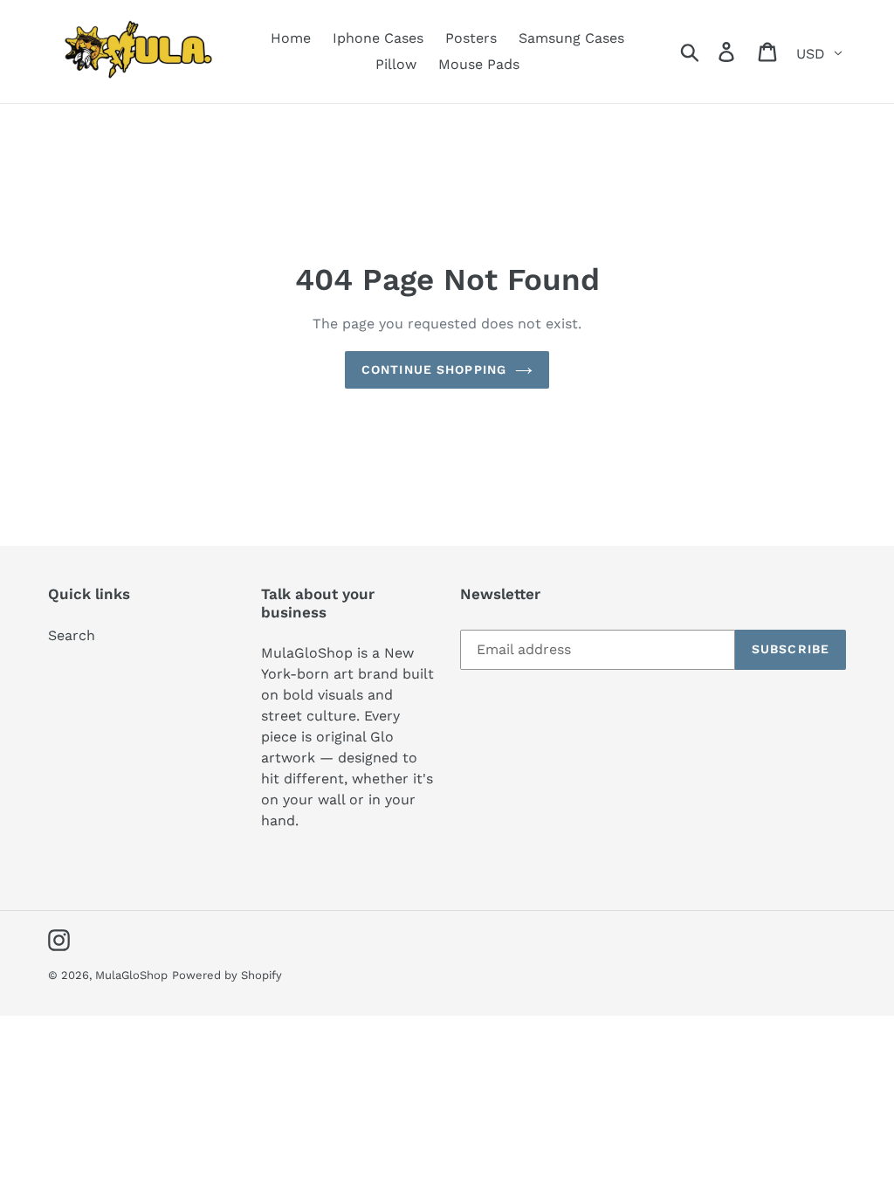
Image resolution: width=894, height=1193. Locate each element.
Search (71, 635)
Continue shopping (433, 369)
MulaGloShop (131, 975)
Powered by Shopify (227, 975)
